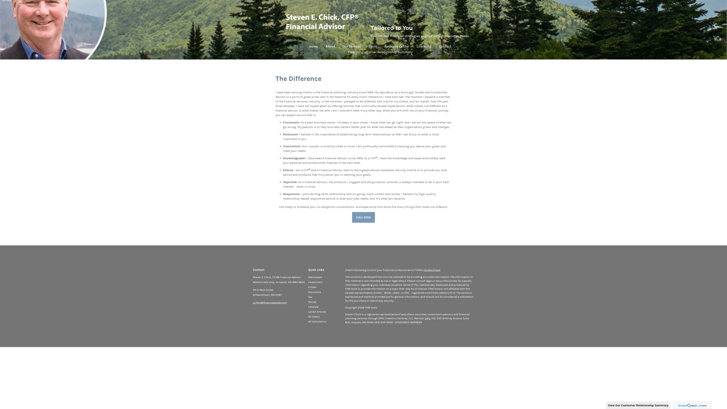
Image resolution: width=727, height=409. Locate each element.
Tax (310, 297)
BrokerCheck (432, 270)
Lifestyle (313, 306)
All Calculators (317, 321)
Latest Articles (317, 311)
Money (312, 302)
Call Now (363, 217)
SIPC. (428, 318)
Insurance (314, 292)
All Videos (314, 316)
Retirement (315, 277)
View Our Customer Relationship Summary (638, 405)
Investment (315, 282)
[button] (330, 47)
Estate (312, 287)
